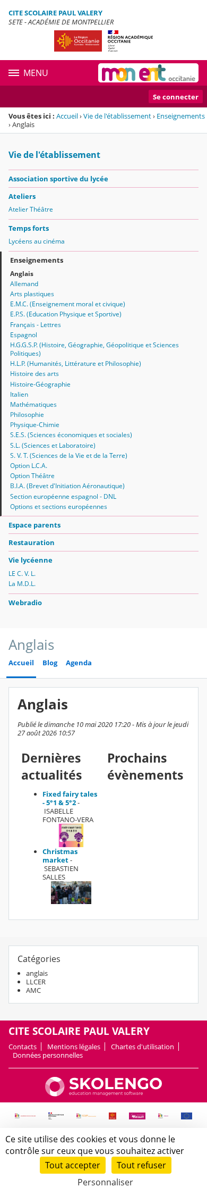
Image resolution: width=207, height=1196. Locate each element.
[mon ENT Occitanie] (148, 73)
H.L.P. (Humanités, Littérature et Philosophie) (75, 363)
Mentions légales (73, 1046)
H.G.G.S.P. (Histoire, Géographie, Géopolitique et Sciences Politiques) (94, 349)
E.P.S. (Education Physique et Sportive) (66, 314)
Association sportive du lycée (58, 178)
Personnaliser (105, 1182)
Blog (49, 662)
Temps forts (28, 228)
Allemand (24, 283)
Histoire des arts (34, 373)
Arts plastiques (32, 293)
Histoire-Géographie (40, 384)
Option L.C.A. (28, 465)
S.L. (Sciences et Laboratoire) (53, 445)
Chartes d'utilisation (142, 1046)
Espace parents (34, 525)
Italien (19, 394)
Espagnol (23, 334)
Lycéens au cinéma (36, 241)
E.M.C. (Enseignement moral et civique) (67, 303)
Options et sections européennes (58, 506)
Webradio (25, 602)
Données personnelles (48, 1055)
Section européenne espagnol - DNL (63, 496)
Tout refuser (141, 1165)
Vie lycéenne (30, 560)
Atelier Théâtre (30, 209)
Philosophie (27, 414)
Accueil (67, 116)
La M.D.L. (22, 583)
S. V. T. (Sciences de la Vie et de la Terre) (68, 455)
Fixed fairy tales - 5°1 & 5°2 (69, 798)
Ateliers (22, 196)
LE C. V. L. (22, 573)
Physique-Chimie (34, 424)
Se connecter (176, 97)
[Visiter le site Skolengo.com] (103, 1094)
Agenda (79, 662)
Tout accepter (72, 1165)
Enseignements (181, 116)
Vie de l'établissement (117, 116)
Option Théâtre (32, 475)
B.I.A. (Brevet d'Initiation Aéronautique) (67, 485)
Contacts (22, 1046)
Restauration (31, 542)
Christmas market (59, 856)
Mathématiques (33, 404)
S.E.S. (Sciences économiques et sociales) (71, 434)
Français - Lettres (35, 324)
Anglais (21, 273)
